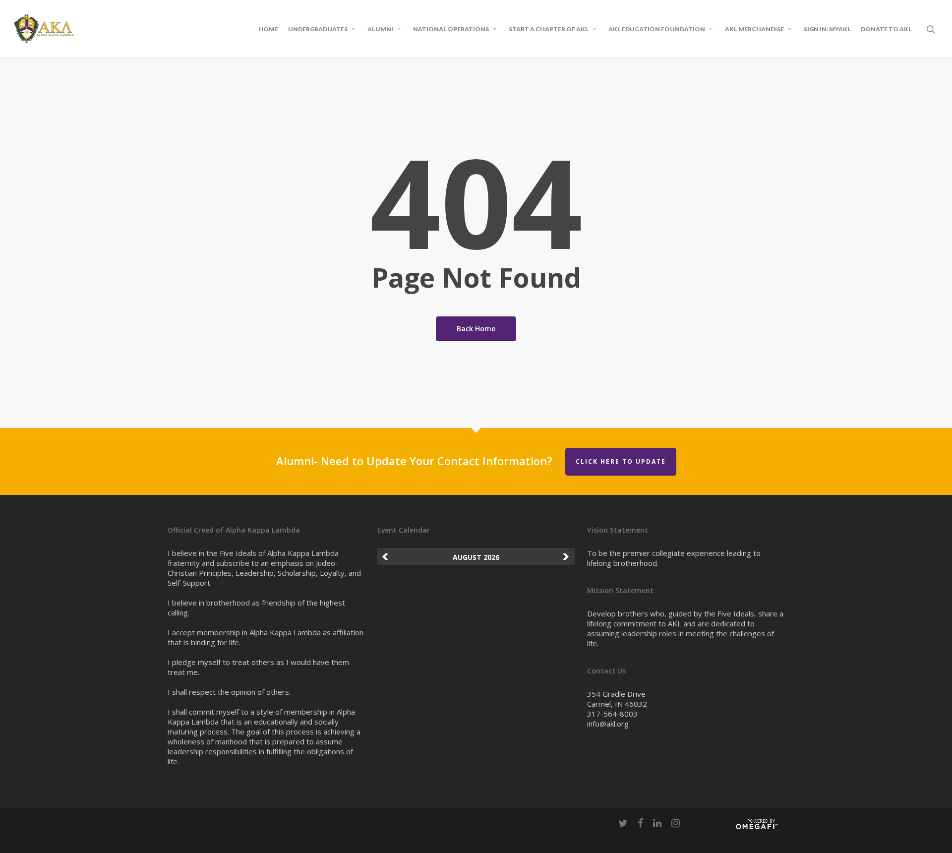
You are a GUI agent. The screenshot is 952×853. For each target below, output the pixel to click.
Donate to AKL (886, 29)
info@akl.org (608, 724)
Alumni (380, 29)
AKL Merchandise (754, 29)
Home (268, 29)
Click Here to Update (621, 461)
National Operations (451, 29)
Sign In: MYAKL (827, 29)
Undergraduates (318, 29)
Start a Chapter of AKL (549, 29)
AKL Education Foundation (656, 29)
